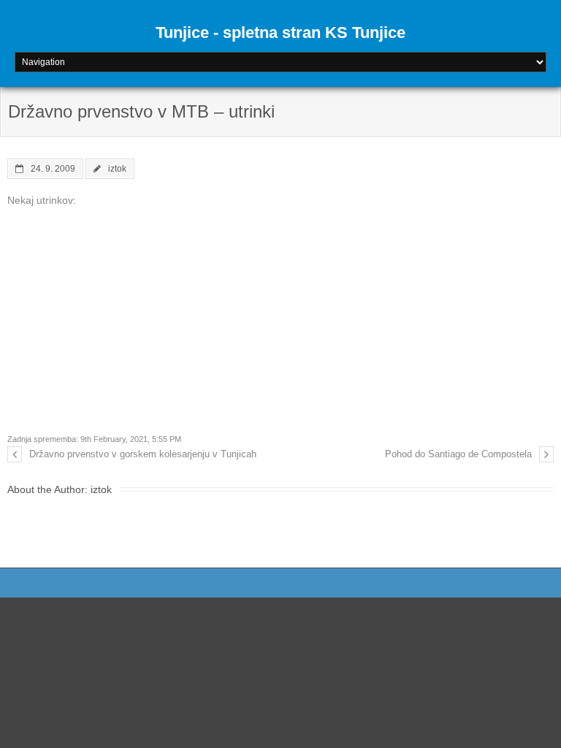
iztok (117, 168)
